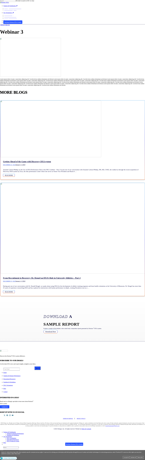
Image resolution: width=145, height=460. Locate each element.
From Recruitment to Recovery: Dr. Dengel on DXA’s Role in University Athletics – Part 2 (42, 278)
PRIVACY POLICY (81, 418)
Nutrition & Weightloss (9, 382)
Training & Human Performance (11, 376)
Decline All (133, 457)
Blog (4, 388)
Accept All (126, 457)
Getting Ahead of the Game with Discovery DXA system (27, 161)
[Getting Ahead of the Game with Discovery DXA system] (51, 157)
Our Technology (7, 436)
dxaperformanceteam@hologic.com (112, 425)
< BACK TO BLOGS (5, 25)
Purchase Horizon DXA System (74, 444)
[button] (8, 459)
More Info (140, 457)
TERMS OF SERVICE (68, 418)
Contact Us (5, 406)
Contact (5, 391)
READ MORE (9, 175)
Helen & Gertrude (86, 429)
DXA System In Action (13, 441)
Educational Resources (9, 379)
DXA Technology (8, 385)
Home (5, 372)
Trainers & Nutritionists (9, 432)
